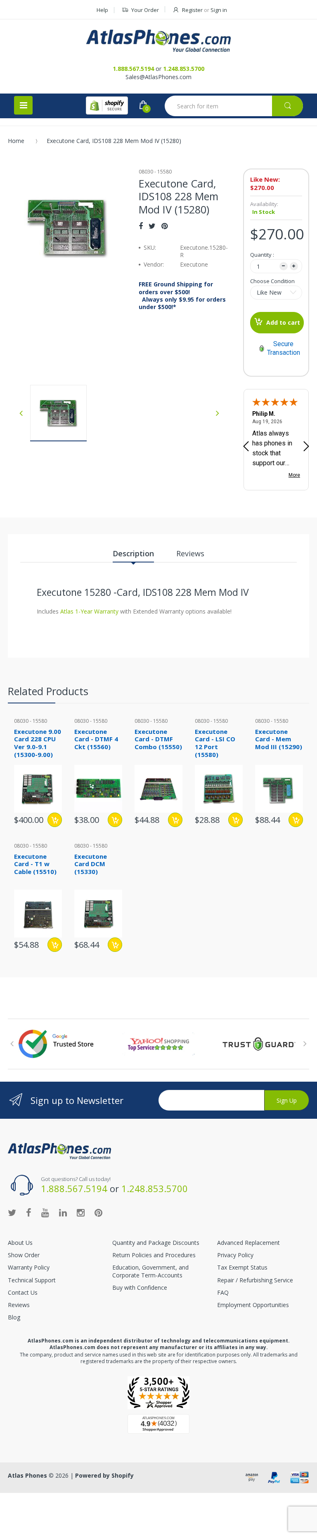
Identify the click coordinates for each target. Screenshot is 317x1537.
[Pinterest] (164, 226)
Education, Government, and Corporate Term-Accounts (150, 1271)
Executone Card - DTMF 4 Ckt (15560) (96, 739)
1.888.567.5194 (133, 69)
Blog (14, 1317)
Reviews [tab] (190, 553)
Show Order (24, 1255)
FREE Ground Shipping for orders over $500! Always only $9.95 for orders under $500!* (182, 296)
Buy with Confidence (139, 1287)
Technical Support (32, 1280)
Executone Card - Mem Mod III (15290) (278, 739)
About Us (20, 1242)
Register (192, 10)
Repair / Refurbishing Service (255, 1280)
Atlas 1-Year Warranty (88, 611)
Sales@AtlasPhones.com (158, 77)
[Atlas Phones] (158, 41)
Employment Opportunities (253, 1305)
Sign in (219, 10)
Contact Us (23, 1292)
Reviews (19, 1305)
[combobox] (234, 106)
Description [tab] (133, 553)
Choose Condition (272, 281)
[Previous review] (246, 447)
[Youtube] (45, 1212)
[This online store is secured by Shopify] (107, 105)
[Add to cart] (54, 820)
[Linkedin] (63, 1212)
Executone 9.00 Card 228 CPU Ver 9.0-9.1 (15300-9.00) (37, 743)
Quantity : (262, 254)
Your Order (145, 10)
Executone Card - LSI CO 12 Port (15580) (215, 743)
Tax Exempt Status (242, 1267)
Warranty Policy (29, 1267)
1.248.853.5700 (183, 69)
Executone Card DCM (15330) (90, 864)
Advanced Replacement (248, 1242)
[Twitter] (152, 226)
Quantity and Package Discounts (155, 1242)
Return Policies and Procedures (154, 1255)
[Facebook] (141, 226)
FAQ (223, 1292)
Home (16, 141)
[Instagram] (81, 1212)
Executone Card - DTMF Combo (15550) (158, 739)
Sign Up (287, 1100)
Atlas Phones (27, 1475)
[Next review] (306, 447)
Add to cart (283, 322)
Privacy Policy (235, 1255)
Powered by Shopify (104, 1475)
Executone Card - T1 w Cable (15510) (35, 864)
